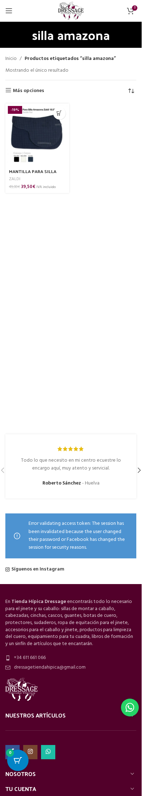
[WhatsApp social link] (48, 752)
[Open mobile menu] (9, 11)
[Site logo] (70, 11)
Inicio (11, 59)
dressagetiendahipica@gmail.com (50, 667)
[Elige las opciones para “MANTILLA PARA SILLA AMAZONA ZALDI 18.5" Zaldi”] (59, 113)
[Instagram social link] (30, 752)
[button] (139, 470)
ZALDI (14, 179)
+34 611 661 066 (30, 658)
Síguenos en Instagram (37, 569)
